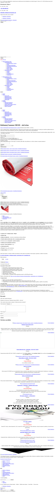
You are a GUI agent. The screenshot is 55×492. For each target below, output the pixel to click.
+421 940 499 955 (4, 8)
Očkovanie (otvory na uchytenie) (6, 138)
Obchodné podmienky (8, 103)
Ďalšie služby (7, 99)
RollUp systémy (9, 68)
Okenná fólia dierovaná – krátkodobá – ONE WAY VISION (27, 349)
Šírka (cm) (2, 135)
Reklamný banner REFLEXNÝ (27, 324)
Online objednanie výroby (7, 61)
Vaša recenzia (3, 311)
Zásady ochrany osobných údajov (10, 104)
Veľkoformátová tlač (8, 62)
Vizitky (8, 87)
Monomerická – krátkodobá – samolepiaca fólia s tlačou (27, 385)
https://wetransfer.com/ (23, 285)
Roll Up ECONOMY (27, 366)
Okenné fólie (9, 67)
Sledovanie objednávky (9, 102)
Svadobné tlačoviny (10, 89)
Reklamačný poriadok (8, 105)
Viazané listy (9, 74)
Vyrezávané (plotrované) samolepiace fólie (27, 441)
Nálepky (8, 71)
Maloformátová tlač (8, 70)
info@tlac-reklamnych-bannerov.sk (8, 12)
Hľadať (2, 22)
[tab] (29, 215)
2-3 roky (6, 259)
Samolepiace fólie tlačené (11, 65)
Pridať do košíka (3, 146)
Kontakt (4, 100)
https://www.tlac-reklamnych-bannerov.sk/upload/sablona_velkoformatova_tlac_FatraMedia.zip (27, 276)
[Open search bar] (1, 55)
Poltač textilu (7, 95)
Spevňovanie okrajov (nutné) (5, 139)
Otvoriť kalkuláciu (51, 322)
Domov (4, 93)
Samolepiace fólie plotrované (12, 66)
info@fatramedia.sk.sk (10, 286)
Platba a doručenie (8, 106)
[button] (27, 108)
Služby (4, 94)
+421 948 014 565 (19, 291)
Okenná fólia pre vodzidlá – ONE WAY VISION (27, 358)
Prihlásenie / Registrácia (7, 16)
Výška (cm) (2, 136)
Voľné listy (9, 88)
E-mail (1, 315)
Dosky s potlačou (10, 69)
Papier (8, 64)
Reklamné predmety (8, 96)
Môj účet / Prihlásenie (6, 460)
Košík (4, 466)
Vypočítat (2, 144)
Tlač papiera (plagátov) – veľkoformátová (27, 395)
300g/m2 (6, 262)
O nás (4, 461)
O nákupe (4, 101)
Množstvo (2, 137)
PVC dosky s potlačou (27, 421)
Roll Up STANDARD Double (27, 375)
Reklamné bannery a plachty (12, 63)
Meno (1, 313)
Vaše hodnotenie (3, 303)
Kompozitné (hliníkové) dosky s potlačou (27, 432)
